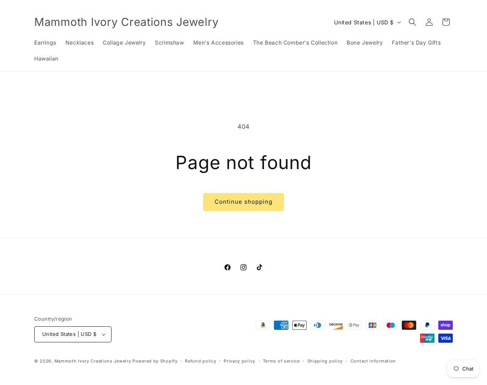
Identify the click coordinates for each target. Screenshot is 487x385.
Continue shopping (243, 201)
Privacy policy (239, 361)
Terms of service (281, 361)
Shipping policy (325, 361)
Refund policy (200, 361)
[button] (412, 22)
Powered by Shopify (155, 361)
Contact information (373, 361)
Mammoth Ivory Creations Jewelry (92, 361)
